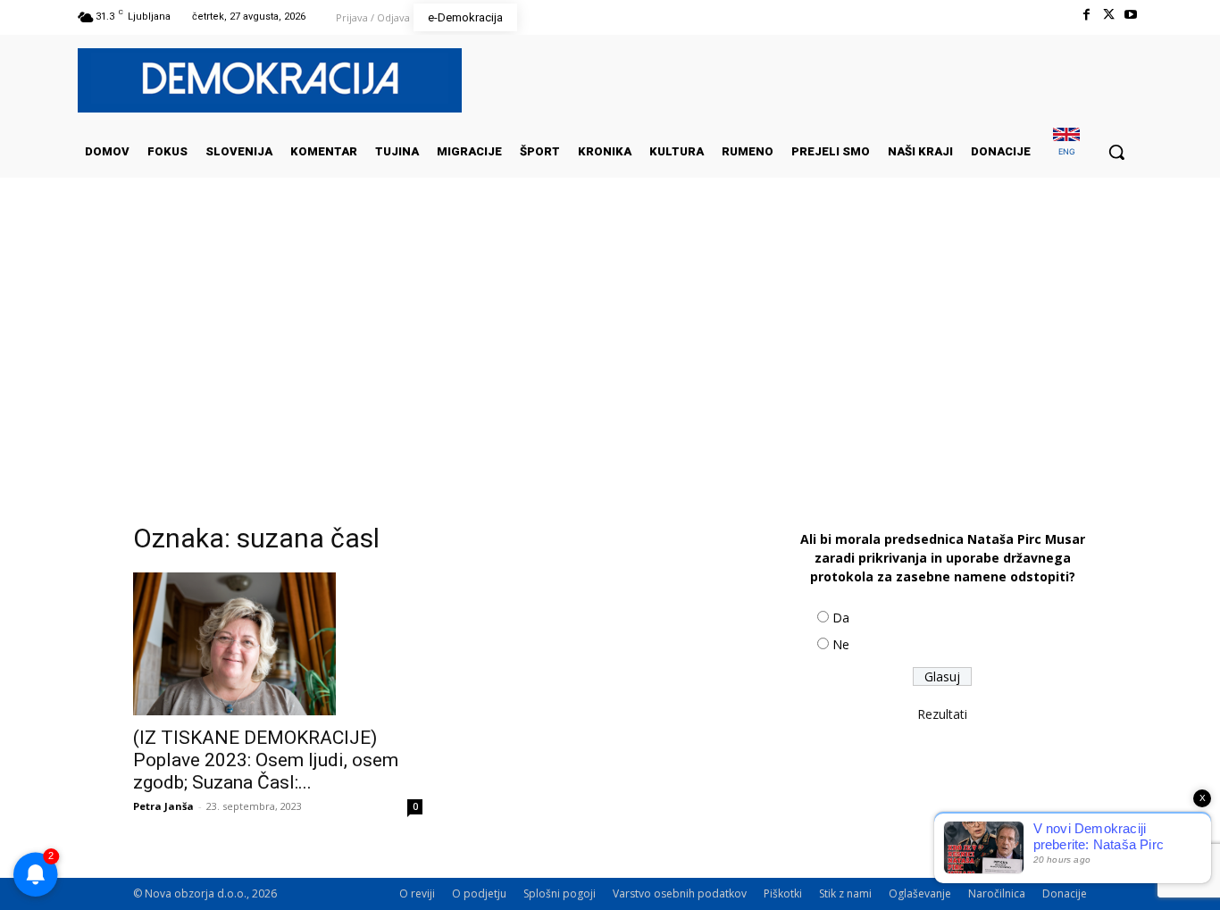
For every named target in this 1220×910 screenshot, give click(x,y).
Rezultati (942, 713)
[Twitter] (1109, 15)
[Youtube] (1131, 15)
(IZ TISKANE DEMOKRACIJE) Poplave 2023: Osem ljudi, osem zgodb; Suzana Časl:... (265, 760)
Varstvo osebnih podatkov (680, 893)
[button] (1116, 152)
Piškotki (783, 893)
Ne (840, 644)
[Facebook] (1085, 15)
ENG (1066, 151)
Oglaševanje (920, 893)
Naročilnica (996, 893)
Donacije (1064, 893)
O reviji (417, 893)
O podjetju (479, 893)
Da (840, 617)
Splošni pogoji (559, 893)
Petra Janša (163, 806)
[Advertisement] (610, 356)
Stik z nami (845, 893)
